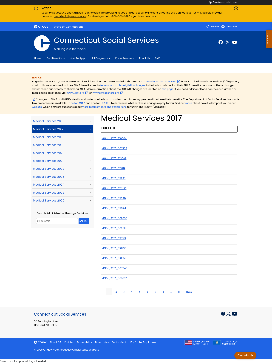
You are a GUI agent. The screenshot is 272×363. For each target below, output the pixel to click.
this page (167, 89)
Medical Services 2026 (48, 200)
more (189, 103)
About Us (144, 58)
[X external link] (228, 313)
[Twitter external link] (227, 42)
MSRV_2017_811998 (113, 178)
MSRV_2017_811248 (114, 198)
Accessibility (84, 342)
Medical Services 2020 (48, 153)
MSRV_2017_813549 (114, 158)
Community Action (159, 81)
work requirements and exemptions (104, 107)
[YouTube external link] (234, 313)
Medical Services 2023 (48, 177)
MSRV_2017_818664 (114, 138)
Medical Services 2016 (48, 121)
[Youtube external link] (234, 42)
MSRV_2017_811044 (114, 208)
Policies (69, 342)
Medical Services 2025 (48, 193)
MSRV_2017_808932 (114, 278)
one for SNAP (77, 103)
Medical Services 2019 (48, 145)
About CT (55, 342)
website (37, 107)
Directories (102, 342)
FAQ (157, 58)
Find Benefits (54, 58)
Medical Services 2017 (48, 129)
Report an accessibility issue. (225, 2)
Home (37, 58)
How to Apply (78, 58)
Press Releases (124, 58)
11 (179, 292)
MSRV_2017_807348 (114, 268)
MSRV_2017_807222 (114, 148)
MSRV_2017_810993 (114, 248)
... (171, 292)
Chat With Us (245, 355)
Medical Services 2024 (48, 185)
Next (189, 292)
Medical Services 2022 (48, 169)
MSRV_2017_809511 (114, 228)
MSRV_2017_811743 (114, 238)
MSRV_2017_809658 (114, 218)
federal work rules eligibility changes (122, 85)
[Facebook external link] (220, 42)
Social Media (119, 342)
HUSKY (105, 103)
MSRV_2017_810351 (114, 258)
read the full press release (70, 16)
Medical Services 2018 (48, 137)
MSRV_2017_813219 (113, 168)
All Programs (100, 58)
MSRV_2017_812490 (114, 188)
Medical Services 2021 (48, 161)
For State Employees (143, 342)
